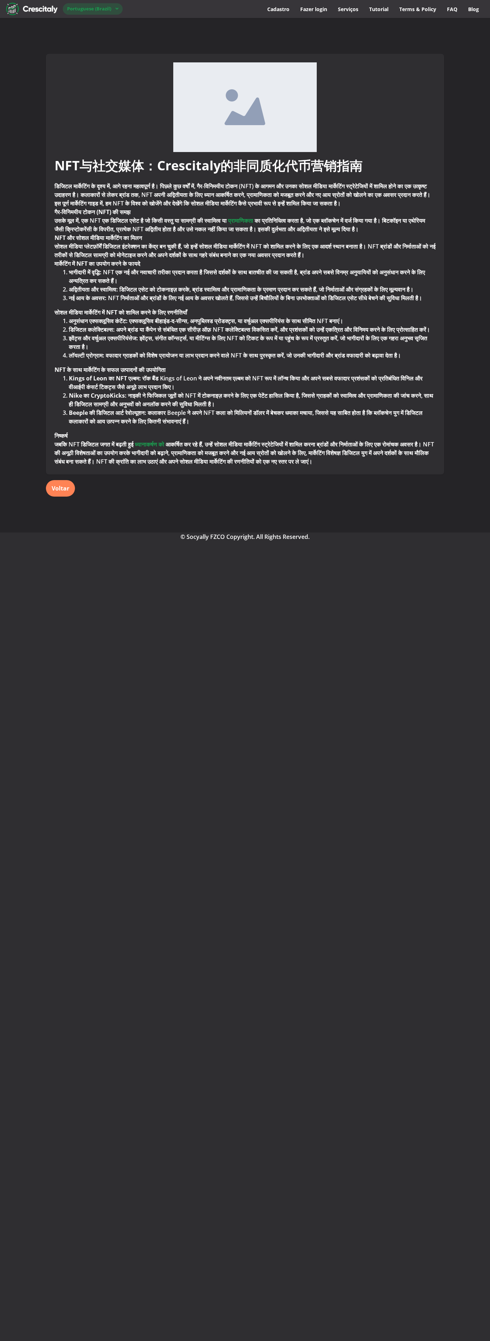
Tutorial (378, 9)
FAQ (452, 9)
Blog (473, 9)
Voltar (60, 488)
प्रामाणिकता (240, 220)
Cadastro (278, 9)
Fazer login (313, 9)
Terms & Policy (417, 9)
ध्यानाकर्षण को (150, 444)
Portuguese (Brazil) (89, 8)
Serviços (348, 9)
